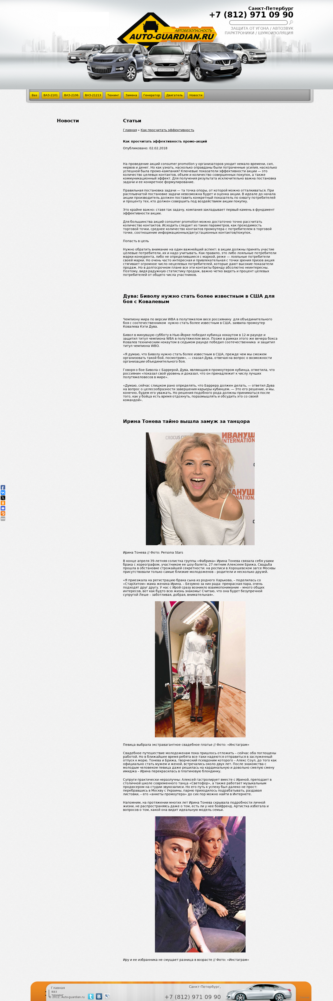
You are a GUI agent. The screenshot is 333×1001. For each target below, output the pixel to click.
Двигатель (174, 95)
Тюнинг (113, 95)
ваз (54, 991)
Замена (131, 95)
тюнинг (57, 995)
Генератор (151, 95)
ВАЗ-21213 (93, 95)
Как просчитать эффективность (167, 130)
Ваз (34, 95)
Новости (195, 95)
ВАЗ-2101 (50, 95)
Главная (130, 130)
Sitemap (304, 997)
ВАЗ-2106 (71, 95)
